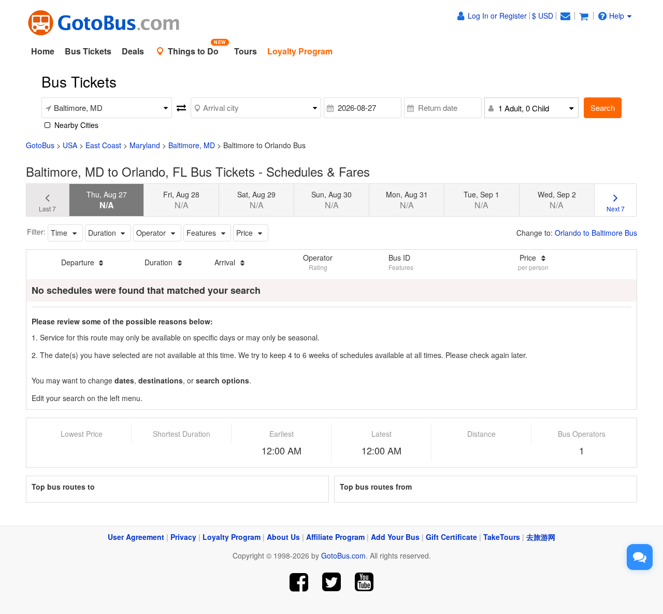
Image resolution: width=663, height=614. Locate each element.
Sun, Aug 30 (331, 200)
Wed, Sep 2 (557, 200)
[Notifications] (565, 15)
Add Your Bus (395, 537)
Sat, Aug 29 (256, 200)
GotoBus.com (343, 555)
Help (616, 15)
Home (42, 51)
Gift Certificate (451, 537)
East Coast (103, 145)
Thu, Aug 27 (107, 200)
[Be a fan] (299, 582)
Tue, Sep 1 (481, 200)
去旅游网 (540, 537)
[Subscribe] (364, 582)
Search (602, 107)
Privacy (183, 537)
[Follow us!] (331, 582)
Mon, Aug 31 (407, 200)
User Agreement (136, 537)
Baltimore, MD (191, 145)
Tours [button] (245, 51)
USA (70, 145)
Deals (133, 51)
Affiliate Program (335, 537)
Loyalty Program (232, 537)
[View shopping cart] (583, 15)
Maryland (144, 145)
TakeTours (501, 537)
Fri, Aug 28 (181, 200)
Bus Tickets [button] (88, 51)
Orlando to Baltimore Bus (596, 232)
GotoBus (40, 145)
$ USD (542, 15)
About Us (283, 537)
